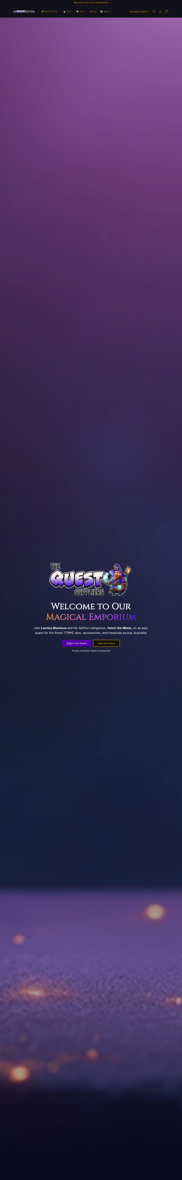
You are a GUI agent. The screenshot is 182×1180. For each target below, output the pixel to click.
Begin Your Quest (76, 643)
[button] (51, 11)
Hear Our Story (106, 643)
